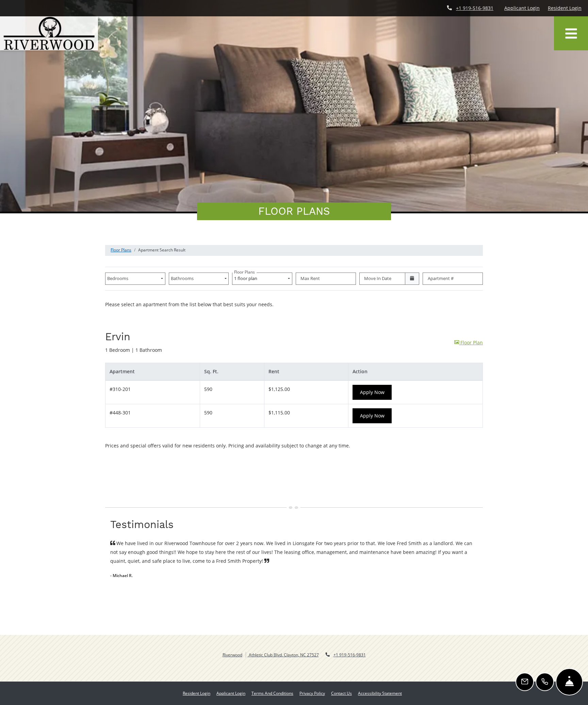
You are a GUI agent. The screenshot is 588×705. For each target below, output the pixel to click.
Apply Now (376, 392)
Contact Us (341, 693)
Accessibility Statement (380, 693)
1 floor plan (246, 277)
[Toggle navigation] (571, 33)
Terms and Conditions (272, 693)
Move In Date (377, 278)
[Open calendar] (412, 279)
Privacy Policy (312, 693)
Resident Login (565, 7)
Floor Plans (121, 250)
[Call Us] (545, 682)
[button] (468, 342)
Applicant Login (522, 7)
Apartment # (441, 278)
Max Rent (310, 278)
